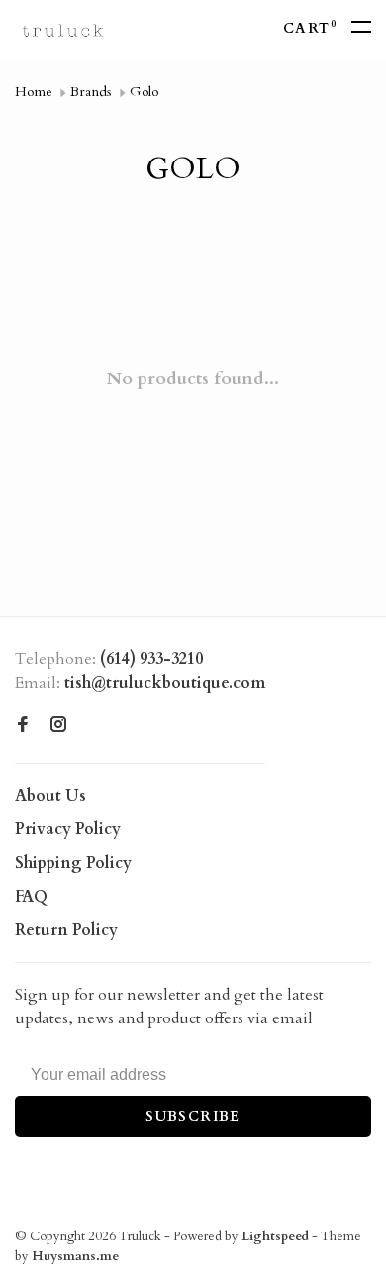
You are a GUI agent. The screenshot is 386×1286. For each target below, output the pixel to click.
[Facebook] (23, 726)
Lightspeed (275, 1236)
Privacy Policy (68, 829)
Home (33, 91)
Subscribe (193, 1116)
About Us (50, 795)
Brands (91, 91)
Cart (310, 28)
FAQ (31, 897)
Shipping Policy (73, 863)
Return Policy (66, 930)
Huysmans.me (75, 1256)
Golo (144, 91)
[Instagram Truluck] (58, 726)
